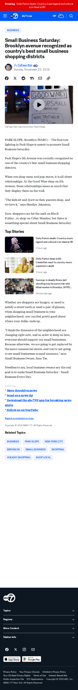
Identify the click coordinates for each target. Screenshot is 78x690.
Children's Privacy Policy (54, 672)
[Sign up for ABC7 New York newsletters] (33, 649)
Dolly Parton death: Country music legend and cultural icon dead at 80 (39, 5)
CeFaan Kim (25, 65)
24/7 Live (27, 16)
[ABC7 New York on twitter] (15, 649)
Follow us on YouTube (22, 410)
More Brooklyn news (22, 390)
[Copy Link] (48, 78)
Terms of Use (39, 675)
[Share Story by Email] (40, 78)
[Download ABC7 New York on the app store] (12, 659)
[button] (5, 15)
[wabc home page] (9, 597)
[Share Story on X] (15, 78)
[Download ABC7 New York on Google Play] (31, 659)
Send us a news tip (20, 395)
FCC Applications (35, 679)
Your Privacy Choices (29, 672)
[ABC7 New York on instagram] (24, 649)
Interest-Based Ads (58, 675)
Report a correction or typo (19, 418)
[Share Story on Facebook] (7, 78)
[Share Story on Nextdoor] (32, 78)
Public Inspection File (13, 679)
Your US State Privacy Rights (16, 675)
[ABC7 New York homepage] (14, 16)
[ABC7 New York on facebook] (7, 649)
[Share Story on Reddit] (23, 78)
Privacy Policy (10, 672)
